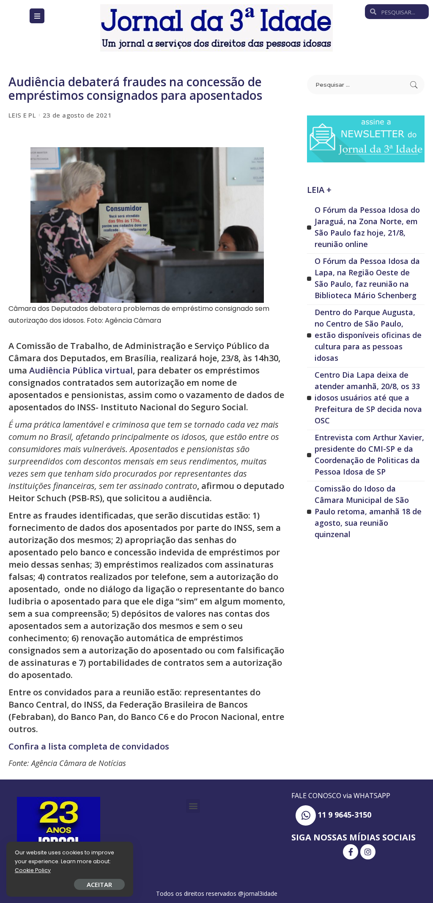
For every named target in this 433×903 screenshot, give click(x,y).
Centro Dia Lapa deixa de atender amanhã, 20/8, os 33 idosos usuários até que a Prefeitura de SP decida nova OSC (368, 397)
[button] (193, 806)
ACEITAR (99, 884)
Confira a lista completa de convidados (88, 746)
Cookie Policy (33, 870)
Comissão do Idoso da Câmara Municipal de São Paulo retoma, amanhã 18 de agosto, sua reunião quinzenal (368, 511)
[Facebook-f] (350, 851)
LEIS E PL (22, 115)
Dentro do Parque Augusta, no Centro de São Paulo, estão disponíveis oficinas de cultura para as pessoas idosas (368, 335)
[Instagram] (367, 851)
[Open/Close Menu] (37, 15)
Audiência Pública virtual (80, 370)
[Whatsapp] (306, 815)
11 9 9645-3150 (344, 815)
